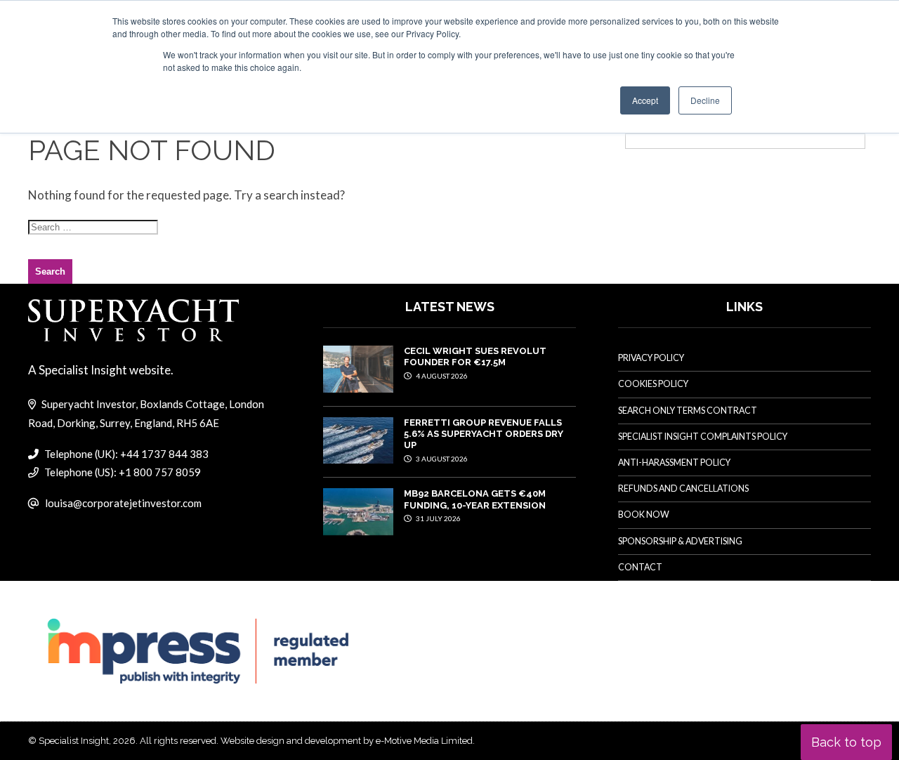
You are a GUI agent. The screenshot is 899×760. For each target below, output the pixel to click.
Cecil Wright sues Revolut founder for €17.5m (475, 356)
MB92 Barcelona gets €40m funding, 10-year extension (475, 499)
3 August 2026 (441, 458)
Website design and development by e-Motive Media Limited (347, 740)
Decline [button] (705, 100)
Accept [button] (645, 100)
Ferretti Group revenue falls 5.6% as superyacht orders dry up (483, 434)
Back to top (846, 742)
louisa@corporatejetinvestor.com (123, 503)
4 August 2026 (441, 376)
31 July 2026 (437, 518)
